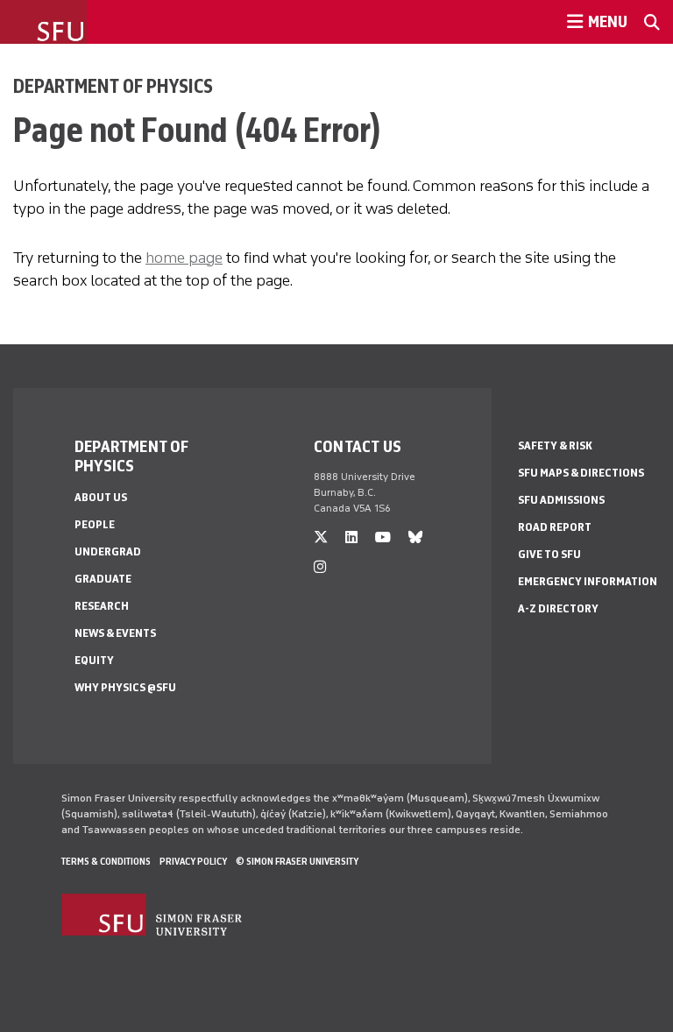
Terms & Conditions (106, 861)
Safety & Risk (555, 445)
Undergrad (107, 551)
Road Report (555, 527)
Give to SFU (549, 554)
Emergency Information (587, 581)
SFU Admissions (561, 499)
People (94, 524)
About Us (100, 497)
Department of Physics (113, 86)
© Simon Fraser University (297, 861)
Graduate (102, 578)
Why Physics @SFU (125, 687)
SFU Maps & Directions (581, 472)
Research (101, 605)
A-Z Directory (558, 608)
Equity (94, 660)
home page (184, 257)
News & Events (115, 633)
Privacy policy (193, 861)
